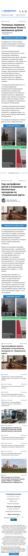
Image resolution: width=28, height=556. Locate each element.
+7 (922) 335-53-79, (13, 509)
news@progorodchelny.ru (13, 511)
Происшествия (6, 21)
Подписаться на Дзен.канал (14, 38)
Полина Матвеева (7, 32)
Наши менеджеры (13, 503)
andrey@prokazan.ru (13, 499)
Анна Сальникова (12, 200)
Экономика (5, 374)
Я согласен (14, 554)
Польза (5, 475)
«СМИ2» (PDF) (22, 544)
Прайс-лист (13, 501)
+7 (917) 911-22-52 (13, 496)
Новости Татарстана (7, 180)
